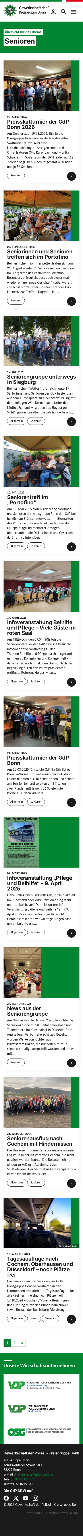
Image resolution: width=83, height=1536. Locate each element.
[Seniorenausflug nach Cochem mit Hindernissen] (37, 1102)
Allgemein (16, 421)
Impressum (35, 1513)
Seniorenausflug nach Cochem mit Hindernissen (39, 1141)
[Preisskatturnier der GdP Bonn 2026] (37, 85)
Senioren (15, 175)
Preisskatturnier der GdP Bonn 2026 (38, 124)
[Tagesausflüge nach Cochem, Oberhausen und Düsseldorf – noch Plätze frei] (37, 1223)
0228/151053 (24, 1479)
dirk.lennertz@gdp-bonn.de (33, 1474)
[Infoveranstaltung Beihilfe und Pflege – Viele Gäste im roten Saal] (37, 586)
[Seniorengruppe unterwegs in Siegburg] (37, 341)
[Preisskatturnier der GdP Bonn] (37, 721)
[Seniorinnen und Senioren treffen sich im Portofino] (37, 215)
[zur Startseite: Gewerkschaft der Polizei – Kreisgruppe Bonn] (10, 10)
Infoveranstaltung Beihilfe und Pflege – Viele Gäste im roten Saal (41, 627)
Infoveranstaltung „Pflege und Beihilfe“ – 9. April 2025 (39, 883)
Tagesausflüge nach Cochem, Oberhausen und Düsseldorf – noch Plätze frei (40, 1266)
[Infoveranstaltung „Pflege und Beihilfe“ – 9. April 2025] (21, 842)
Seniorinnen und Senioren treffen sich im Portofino (39, 254)
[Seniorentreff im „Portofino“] (37, 461)
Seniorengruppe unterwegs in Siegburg (41, 379)
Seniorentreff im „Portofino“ (27, 500)
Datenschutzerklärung (62, 1513)
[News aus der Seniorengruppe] (22, 972)
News (34, 1318)
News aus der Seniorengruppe (27, 1011)
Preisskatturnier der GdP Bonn (38, 760)
